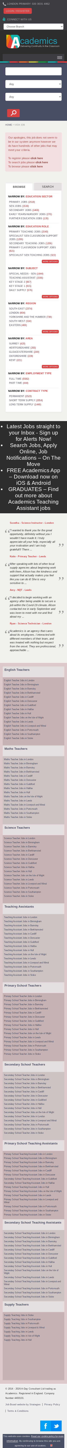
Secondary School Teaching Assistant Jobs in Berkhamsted (32, 1245)
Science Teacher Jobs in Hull (18, 871)
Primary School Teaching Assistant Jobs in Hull (26, 1187)
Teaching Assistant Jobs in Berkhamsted (23, 929)
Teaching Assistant (26, 277)
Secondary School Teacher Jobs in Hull (22, 1108)
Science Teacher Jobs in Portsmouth (21, 887)
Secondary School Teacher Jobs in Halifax (24, 1104)
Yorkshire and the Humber (30, 317)
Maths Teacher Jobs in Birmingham (21, 763)
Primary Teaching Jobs (28, 231)
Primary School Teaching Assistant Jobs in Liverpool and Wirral (31, 1201)
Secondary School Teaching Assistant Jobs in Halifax (29, 1183)
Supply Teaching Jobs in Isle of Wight (22, 1335)
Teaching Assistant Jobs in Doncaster (22, 938)
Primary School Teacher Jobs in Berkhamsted (26, 1008)
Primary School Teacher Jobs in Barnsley (23, 1004)
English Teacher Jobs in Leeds (18, 721)
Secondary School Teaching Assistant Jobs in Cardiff (29, 1249)
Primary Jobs (22, 202)
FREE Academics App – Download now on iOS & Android (33, 476)
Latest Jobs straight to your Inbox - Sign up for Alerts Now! (33, 432)
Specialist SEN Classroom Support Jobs (33, 237)
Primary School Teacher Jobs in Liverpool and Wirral (29, 1041)
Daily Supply (20, 290)
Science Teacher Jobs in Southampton (22, 892)
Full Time (19, 378)
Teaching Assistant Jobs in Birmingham (23, 921)
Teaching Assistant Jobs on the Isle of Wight (25, 954)
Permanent (20, 396)
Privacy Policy (52, 1404)
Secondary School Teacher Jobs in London (24, 1075)
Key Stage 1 (20, 286)
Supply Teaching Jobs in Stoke (19, 1315)
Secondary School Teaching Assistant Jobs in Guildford (30, 1178)
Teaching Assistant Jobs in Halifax (20, 946)
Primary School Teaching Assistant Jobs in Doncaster (29, 1174)
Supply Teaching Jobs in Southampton (22, 1319)
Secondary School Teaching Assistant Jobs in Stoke (29, 1296)
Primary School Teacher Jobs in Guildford (23, 1021)
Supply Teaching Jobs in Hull (17, 1340)
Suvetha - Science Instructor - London (32, 523)
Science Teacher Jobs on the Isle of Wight (24, 875)
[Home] (33, 41)
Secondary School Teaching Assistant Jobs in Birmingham (32, 1237)
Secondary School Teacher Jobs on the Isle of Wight (29, 1112)
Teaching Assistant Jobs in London (20, 917)
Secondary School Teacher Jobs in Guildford (25, 1100)
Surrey (17, 343)
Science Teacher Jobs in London (19, 838)
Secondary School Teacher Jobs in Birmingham (26, 1079)
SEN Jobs (19, 206)
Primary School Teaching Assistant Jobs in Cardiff (28, 1170)
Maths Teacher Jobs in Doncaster (20, 780)
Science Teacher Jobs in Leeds (19, 879)
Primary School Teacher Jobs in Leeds (22, 1037)
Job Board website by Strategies (23, 1404)
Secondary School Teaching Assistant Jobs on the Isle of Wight (31, 1272)
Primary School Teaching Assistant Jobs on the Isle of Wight (33, 1191)
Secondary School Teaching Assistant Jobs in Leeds (29, 1277)
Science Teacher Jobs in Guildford (20, 863)
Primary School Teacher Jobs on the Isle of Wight (27, 1033)
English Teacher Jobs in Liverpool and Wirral (25, 725)
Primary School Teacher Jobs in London (23, 996)
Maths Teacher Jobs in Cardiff (18, 776)
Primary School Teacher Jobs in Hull (21, 1029)
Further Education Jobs (28, 218)
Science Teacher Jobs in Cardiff (19, 854)
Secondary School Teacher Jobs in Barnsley (25, 1083)
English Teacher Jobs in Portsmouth (21, 730)
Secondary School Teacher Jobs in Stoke (23, 1133)
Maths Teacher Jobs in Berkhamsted (21, 771)
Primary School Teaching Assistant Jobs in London (28, 1154)
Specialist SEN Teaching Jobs (32, 255)
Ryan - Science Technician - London (30, 623)
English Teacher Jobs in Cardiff (19, 697)
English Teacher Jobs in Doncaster (20, 701)
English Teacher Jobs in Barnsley (20, 688)
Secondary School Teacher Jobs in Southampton (27, 1128)
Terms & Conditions (18, 1411)
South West (20, 321)
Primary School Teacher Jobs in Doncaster (24, 1016)
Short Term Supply (26, 400)
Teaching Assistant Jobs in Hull (19, 950)
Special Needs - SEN (26, 273)
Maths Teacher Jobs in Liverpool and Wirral (24, 804)
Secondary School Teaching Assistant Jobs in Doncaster (31, 1253)
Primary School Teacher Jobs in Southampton (26, 1049)
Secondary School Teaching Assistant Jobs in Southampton (32, 1292)
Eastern (18, 325)
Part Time (18, 383)
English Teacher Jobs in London (19, 680)
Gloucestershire (24, 352)
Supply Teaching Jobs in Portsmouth (21, 1323)
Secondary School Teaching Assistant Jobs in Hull (28, 1266)
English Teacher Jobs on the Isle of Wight (24, 717)
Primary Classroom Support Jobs (32, 249)
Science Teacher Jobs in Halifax (19, 867)
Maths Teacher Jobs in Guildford (19, 784)
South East (20, 308)
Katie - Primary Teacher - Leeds (28, 556)
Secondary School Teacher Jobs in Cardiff (24, 1091)
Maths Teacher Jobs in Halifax (18, 788)
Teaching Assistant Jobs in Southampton (23, 971)
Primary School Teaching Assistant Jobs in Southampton (31, 1210)
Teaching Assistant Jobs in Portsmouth (22, 966)
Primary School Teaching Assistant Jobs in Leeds (27, 1195)
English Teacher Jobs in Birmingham (21, 684)
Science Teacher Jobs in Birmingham (21, 842)
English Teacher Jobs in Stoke (18, 738)
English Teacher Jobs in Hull (17, 713)
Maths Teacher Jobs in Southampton (21, 813)
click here (37, 158)
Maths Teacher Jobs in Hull (17, 792)
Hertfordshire (22, 347)
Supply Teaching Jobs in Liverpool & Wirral (24, 1327)
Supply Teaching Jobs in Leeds (19, 1331)
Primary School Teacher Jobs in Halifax (22, 1025)
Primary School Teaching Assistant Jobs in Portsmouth (30, 1206)
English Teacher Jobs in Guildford (20, 705)
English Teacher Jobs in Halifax (19, 709)
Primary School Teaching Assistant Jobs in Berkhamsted (31, 1166)
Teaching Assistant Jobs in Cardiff (20, 933)
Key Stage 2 (20, 282)
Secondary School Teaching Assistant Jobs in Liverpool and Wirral (32, 1283)
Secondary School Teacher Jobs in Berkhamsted (27, 1087)
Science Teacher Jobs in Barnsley (20, 846)
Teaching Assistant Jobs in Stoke (20, 975)
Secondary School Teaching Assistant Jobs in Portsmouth (31, 1288)
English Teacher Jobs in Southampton (22, 734)
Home (8, 125)
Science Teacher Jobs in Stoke (19, 896)
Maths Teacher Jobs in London (18, 759)
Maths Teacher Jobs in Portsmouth (20, 809)
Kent (15, 360)
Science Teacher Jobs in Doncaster (21, 859)
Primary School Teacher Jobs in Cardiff (22, 1012)
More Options (50, 261)
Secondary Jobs (24, 210)
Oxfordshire (21, 356)
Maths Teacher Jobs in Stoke (18, 817)
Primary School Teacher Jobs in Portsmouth (25, 1045)
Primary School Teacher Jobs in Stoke (22, 1054)
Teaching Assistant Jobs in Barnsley (21, 925)
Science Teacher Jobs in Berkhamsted (22, 850)
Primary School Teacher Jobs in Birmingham (25, 1000)
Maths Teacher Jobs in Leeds (18, 800)
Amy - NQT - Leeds (20, 590)
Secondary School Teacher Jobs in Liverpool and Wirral (30, 1120)
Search (48, 186)
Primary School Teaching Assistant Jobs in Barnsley (29, 1162)
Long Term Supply (25, 404)
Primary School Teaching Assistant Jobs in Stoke (27, 1214)
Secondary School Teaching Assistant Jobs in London (29, 1233)
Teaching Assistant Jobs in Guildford (21, 942)
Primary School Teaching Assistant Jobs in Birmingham (30, 1158)
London (17, 312)
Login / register (17, 11)
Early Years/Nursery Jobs (30, 214)
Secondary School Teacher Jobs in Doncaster (26, 1095)
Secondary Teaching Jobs (30, 243)
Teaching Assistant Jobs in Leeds (20, 958)
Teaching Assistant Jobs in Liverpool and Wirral (26, 962)
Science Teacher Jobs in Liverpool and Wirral (25, 883)
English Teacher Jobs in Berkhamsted (22, 692)
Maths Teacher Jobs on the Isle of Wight (23, 796)
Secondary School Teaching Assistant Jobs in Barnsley (30, 1241)
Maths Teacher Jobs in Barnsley (19, 767)
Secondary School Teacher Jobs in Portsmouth (26, 1124)
